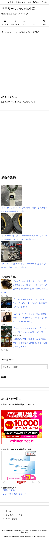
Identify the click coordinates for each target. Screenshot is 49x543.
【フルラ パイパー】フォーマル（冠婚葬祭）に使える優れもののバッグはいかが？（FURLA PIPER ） (30, 317)
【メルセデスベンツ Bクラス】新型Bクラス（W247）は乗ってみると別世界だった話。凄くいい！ (30, 303)
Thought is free (39, 536)
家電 (11, 2)
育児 (29, 2)
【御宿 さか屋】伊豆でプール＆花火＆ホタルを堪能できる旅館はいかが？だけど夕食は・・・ (30, 343)
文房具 (18, 2)
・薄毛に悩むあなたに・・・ (13, 490)
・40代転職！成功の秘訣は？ (14, 494)
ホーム (6, 32)
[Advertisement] (24, 61)
